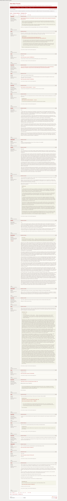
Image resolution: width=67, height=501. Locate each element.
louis (11, 31)
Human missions (16, 13)
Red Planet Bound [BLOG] (27, 5)
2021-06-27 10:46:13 (23, 444)
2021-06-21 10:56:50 (23, 108)
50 (20, 492)
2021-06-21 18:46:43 (23, 306)
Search (23, 7)
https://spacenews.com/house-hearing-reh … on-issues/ (28, 87)
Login (30, 7)
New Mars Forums (15, 3)
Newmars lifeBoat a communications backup (38, 5)
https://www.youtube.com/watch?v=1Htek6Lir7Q (27, 447)
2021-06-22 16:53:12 (23, 370)
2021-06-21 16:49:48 (23, 288)
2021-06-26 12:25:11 (23, 379)
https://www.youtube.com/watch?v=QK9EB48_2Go (27, 57)
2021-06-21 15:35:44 (23, 220)
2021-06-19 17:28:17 (23, 73)
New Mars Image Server (48, 5)
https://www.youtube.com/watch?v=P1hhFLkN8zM (27, 373)
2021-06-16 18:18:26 (23, 16)
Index (11, 7)
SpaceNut (12, 16)
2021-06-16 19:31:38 (23, 31)
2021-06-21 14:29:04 (23, 147)
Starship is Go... (24, 13)
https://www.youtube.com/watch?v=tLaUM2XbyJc (27, 79)
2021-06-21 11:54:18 (23, 139)
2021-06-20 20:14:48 (23, 85)
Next (30, 492)
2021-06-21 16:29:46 (23, 235)
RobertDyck (13, 235)
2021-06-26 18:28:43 (23, 414)
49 (18, 492)
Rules (19, 7)
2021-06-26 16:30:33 (23, 394)
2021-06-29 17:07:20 (23, 451)
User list (15, 7)
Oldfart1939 (13, 139)
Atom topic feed (55, 496)
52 (23, 492)
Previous (13, 492)
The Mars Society (19, 5)
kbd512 (12, 108)
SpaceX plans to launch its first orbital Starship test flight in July (29, 381)
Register (27, 7)
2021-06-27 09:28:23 (23, 435)
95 (28, 492)
